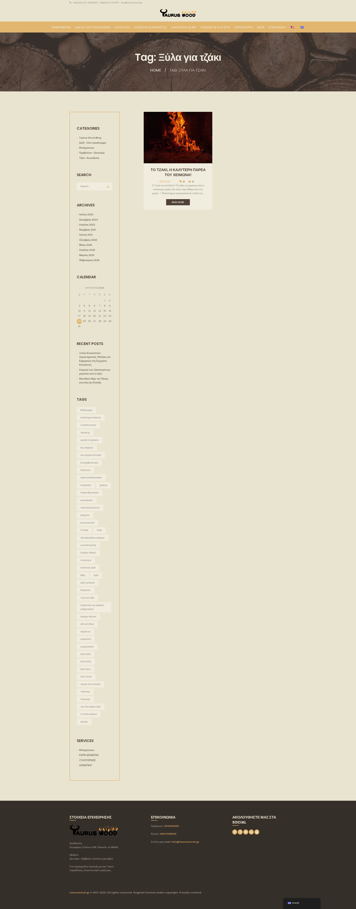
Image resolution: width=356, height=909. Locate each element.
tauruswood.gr (80, 892)
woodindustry (88, 545)
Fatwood (85, 470)
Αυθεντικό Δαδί (88, 567)
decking (85, 432)
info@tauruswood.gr (185, 842)
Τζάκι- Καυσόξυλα (89, 158)
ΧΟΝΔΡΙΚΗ (85, 765)
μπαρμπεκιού (87, 646)
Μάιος (85, 245)
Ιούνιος (86, 234)
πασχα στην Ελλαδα (90, 684)
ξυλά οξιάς (85, 654)
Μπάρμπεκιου (86, 148)
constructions (88, 425)
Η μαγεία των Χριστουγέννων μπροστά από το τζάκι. (95, 371)
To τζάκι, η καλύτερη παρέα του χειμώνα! (178, 172)
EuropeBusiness (89, 462)
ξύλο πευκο (86, 676)
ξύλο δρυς (85, 669)
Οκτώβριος (88, 240)
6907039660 (168, 834)
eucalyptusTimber (90, 455)
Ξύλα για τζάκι (87, 597)
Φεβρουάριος (89, 260)
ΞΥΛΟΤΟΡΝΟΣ (87, 760)
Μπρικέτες (85, 590)
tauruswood (87, 522)
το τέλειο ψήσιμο (88, 714)
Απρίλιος (87, 224)
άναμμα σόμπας (88, 616)
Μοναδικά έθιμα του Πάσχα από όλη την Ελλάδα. (93, 380)
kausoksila (86, 500)
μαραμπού (85, 639)
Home (155, 70)
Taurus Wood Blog (90, 138)
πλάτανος (85, 691)
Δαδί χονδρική (87, 582)
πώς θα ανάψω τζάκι (90, 706)
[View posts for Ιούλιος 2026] (79, 288)
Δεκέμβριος (88, 219)
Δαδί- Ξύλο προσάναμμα (92, 143)
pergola (84, 515)
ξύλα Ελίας (85, 661)
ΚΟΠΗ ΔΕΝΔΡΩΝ (88, 755)
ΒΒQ (82, 575)
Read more (178, 202)
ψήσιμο (84, 721)
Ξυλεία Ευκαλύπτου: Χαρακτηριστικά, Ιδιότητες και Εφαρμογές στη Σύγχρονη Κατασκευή (95, 358)
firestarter (85, 485)
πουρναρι (85, 699)
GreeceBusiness (89, 492)
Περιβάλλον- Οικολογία (92, 153)
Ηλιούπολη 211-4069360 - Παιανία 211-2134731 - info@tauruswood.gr (107, 2)
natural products (90, 507)
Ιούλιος (86, 214)
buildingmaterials (90, 417)
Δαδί (96, 575)
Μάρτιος (86, 255)
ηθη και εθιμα (87, 624)
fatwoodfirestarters (91, 477)
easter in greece (89, 440)
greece (103, 485)
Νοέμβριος (87, 229)
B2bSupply (86, 410)
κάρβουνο (85, 631)
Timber (84, 530)
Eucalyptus (86, 447)
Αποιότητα (85, 560)
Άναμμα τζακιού (88, 552)
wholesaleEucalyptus (92, 537)
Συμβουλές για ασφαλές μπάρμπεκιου (92, 607)
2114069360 (171, 826)
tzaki (99, 530)
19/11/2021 (164, 181)
